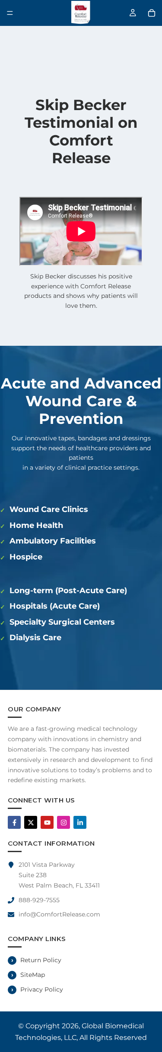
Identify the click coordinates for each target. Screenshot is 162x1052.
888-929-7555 (39, 900)
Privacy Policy (41, 989)
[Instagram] (63, 822)
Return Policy (40, 960)
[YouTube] (47, 822)
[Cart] (151, 12)
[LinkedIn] (79, 822)
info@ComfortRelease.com (59, 914)
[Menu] (10, 13)
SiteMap (32, 975)
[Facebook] (14, 822)
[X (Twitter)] (30, 822)
